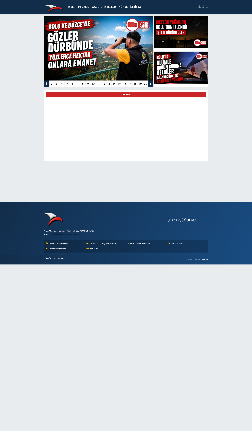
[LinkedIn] (184, 220)
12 (103, 83)
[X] (174, 220)
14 (114, 83)
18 (135, 83)
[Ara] (203, 7)
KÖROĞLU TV (49, 258)
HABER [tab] (126, 95)
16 (124, 83)
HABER (71, 7)
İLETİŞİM (135, 7)
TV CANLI (84, 7)
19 (140, 83)
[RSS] (193, 220)
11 (98, 83)
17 (129, 83)
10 (93, 83)
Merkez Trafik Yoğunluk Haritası (103, 244)
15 (119, 83)
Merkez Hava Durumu (58, 244)
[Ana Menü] (207, 7)
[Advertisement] (126, 181)
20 (145, 83)
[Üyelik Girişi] (199, 7)
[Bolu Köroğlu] (53, 7)
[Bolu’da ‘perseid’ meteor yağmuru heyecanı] (181, 32)
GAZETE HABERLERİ (104, 7)
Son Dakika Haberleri (57, 249)
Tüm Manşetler (177, 244)
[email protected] (56, 234)
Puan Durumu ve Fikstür (140, 244)
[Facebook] (170, 220)
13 (109, 83)
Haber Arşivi (95, 249)
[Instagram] (179, 220)
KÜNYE (123, 7)
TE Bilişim (204, 260)
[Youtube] (189, 220)
